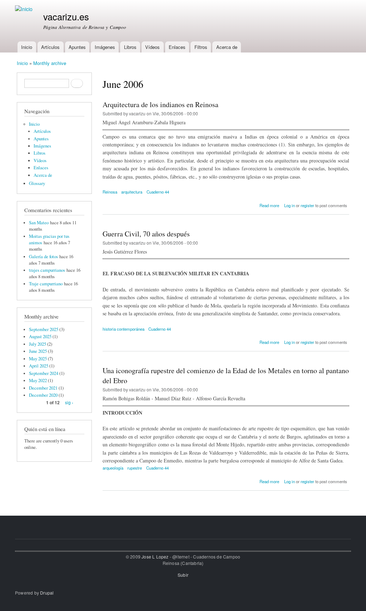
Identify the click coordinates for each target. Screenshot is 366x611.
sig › (69, 402)
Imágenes (105, 47)
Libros (130, 47)
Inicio (26, 47)
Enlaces (177, 47)
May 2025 (38, 359)
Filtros (200, 47)
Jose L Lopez (155, 557)
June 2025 (38, 351)
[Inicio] (24, 9)
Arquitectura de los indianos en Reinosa (160, 104)
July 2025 (37, 344)
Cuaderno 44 (158, 192)
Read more (269, 205)
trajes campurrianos (47, 270)
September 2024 (43, 373)
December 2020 (43, 395)
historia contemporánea (123, 329)
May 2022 (38, 380)
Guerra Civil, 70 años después (146, 234)
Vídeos (152, 47)
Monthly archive (49, 63)
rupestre (134, 468)
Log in (289, 205)
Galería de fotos (43, 257)
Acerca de (226, 47)
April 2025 (38, 366)
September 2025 (43, 329)
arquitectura (131, 192)
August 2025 (40, 337)
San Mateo (39, 223)
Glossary (37, 183)
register (307, 205)
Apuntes (77, 47)
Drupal (47, 593)
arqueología (113, 468)
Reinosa (110, 192)
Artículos (50, 47)
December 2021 (43, 388)
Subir (183, 575)
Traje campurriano (46, 284)
